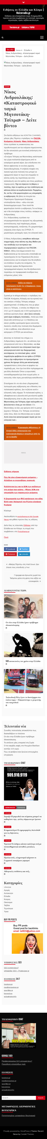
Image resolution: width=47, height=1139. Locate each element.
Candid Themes (27, 1134)
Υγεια (6, 911)
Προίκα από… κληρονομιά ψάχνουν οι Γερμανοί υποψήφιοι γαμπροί (20, 859)
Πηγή (6, 537)
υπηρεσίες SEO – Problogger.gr (16, 971)
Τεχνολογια (8, 908)
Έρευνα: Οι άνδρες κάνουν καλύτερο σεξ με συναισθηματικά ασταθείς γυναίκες (22, 845)
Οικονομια (8, 902)
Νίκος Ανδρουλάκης (30, 141)
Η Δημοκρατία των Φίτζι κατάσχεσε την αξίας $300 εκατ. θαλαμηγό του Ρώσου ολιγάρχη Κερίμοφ (23, 501)
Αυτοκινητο (8, 893)
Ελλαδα (7, 86)
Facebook (11, 549)
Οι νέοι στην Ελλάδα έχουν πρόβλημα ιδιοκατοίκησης (22, 623)
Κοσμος (7, 899)
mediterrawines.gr (11, 987)
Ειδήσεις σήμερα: (11, 471)
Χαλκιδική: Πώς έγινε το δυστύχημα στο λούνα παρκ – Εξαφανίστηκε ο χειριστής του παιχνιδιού (23, 700)
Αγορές (7, 890)
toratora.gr (8, 984)
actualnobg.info (10, 996)
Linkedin (24, 554)
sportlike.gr (8, 990)
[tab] (10, 807)
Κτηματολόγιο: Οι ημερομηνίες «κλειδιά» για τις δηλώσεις (22, 831)
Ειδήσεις (27, 525)
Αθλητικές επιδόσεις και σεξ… (17, 871)
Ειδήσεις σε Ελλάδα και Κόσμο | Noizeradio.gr (23, 11)
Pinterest (11, 554)
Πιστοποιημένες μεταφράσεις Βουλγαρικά (18, 1115)
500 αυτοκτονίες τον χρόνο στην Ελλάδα (23, 661)
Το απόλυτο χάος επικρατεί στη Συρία (19, 742)
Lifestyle (7, 813)
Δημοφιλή (10, 807)
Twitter (24, 549)
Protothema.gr (23, 531)
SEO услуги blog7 (11, 968)
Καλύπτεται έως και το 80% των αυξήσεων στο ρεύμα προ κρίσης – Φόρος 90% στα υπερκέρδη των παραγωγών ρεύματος (22, 489)
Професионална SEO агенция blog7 (17, 1061)
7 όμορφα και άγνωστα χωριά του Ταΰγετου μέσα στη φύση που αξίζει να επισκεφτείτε (25, 578)
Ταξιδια (7, 905)
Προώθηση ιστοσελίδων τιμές (14, 1064)
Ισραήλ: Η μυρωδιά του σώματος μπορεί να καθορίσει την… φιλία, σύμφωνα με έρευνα (23, 817)
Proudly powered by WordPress (16, 1131)
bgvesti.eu (8, 993)
